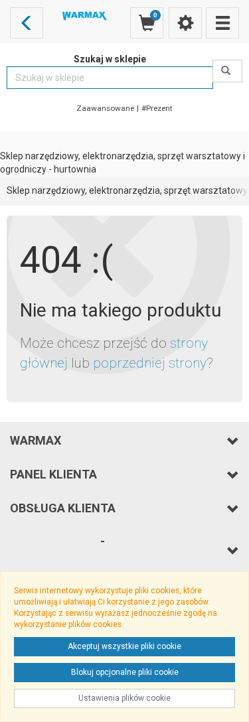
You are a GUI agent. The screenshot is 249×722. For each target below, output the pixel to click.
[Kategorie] (222, 22)
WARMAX (35, 440)
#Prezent (157, 108)
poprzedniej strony (150, 363)
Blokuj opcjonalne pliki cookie (125, 672)
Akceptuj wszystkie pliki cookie (124, 646)
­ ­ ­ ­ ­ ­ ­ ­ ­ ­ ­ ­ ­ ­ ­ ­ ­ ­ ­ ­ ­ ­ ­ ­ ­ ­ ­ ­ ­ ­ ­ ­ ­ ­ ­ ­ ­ (57, 549)
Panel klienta (53, 474)
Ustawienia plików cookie (124, 698)
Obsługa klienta (63, 508)
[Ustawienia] (185, 22)
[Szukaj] (227, 71)
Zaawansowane (105, 108)
